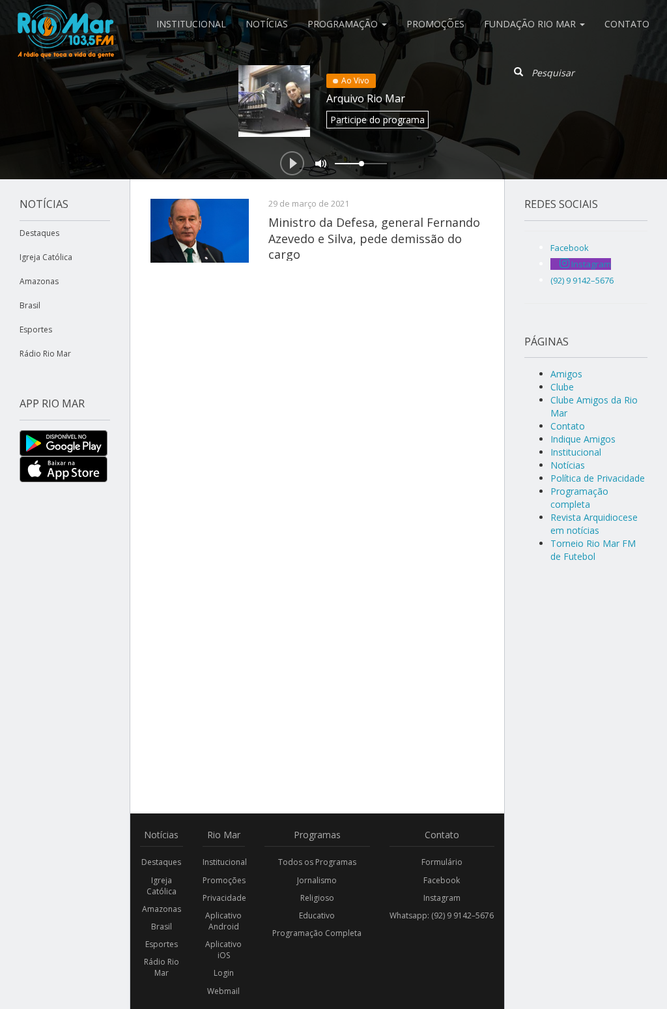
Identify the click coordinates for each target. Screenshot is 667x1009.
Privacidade (224, 897)
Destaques (39, 233)
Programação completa (579, 497)
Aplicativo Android (223, 921)
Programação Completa (317, 933)
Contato (626, 24)
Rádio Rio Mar (45, 353)
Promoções (435, 24)
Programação (343, 24)
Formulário (441, 862)
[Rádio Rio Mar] (65, 16)
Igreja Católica (46, 257)
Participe (377, 119)
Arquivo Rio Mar (365, 98)
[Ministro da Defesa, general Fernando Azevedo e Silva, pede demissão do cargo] (199, 231)
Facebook (441, 880)
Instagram (442, 897)
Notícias (267, 24)
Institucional (191, 24)
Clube (562, 387)
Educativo (317, 915)
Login (224, 972)
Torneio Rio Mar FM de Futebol (593, 550)
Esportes (36, 329)
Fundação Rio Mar (531, 24)
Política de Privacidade (597, 478)
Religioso (317, 897)
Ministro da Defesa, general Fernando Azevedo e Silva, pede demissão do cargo (374, 238)
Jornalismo (317, 880)
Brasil (30, 305)
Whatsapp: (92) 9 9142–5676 (442, 915)
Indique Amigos (583, 439)
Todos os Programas (317, 862)
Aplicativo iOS (223, 950)
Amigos (566, 374)
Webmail (223, 991)
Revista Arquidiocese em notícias (594, 523)
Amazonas (39, 281)
